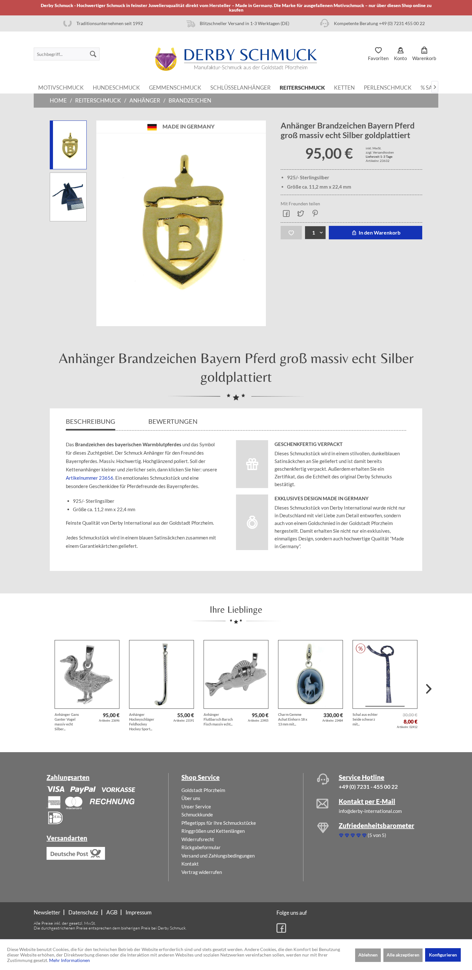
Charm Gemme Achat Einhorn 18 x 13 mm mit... (292, 719)
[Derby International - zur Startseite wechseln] (236, 59)
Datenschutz (83, 912)
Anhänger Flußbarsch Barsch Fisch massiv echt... (218, 719)
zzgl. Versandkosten (380, 152)
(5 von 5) (377, 835)
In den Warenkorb (379, 232)
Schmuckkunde (197, 814)
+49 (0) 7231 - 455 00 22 (368, 786)
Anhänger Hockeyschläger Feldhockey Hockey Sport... (141, 721)
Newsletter (47, 912)
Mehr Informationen (69, 960)
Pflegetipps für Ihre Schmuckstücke (218, 823)
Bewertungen (173, 421)
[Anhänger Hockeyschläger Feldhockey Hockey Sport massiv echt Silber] (161, 674)
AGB (112, 912)
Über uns (190, 798)
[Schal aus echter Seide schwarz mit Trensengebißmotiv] (385, 674)
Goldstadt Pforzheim (203, 790)
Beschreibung (90, 421)
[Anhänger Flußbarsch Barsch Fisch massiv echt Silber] (236, 674)
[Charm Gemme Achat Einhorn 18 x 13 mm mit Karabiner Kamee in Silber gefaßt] (310, 674)
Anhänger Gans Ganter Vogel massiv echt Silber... (67, 721)
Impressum (139, 912)
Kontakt (190, 864)
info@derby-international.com (370, 811)
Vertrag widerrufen (201, 872)
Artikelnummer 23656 (89, 478)
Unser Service (196, 806)
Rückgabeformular (201, 847)
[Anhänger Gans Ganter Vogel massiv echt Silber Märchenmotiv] (87, 674)
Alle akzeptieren (403, 954)
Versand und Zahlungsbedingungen (218, 856)
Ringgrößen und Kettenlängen (213, 831)
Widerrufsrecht (197, 839)
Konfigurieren (443, 954)
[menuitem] (67, 54)
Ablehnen (368, 954)
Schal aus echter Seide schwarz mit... (365, 719)
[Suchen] (93, 54)
